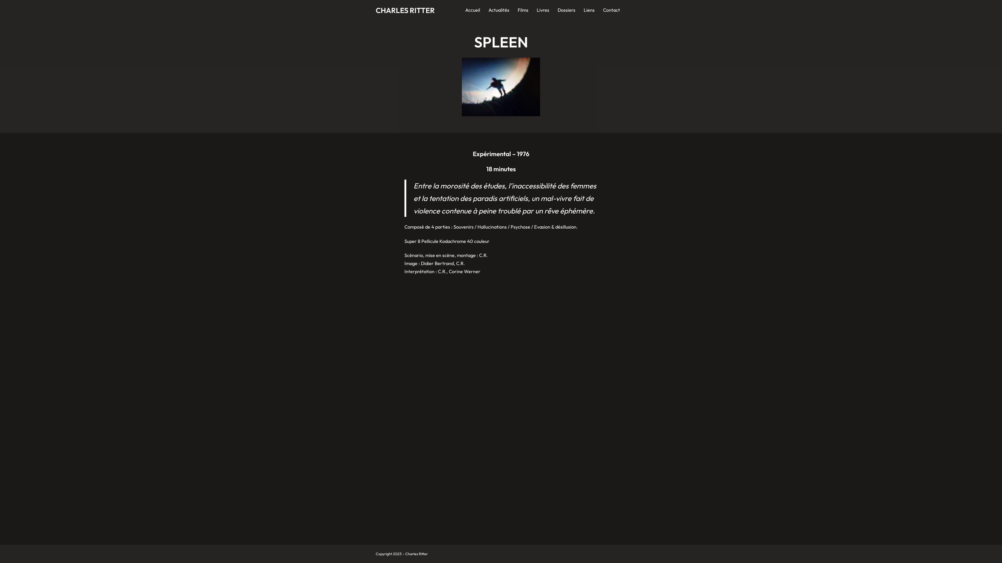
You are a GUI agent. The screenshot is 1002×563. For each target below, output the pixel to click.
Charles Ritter (405, 10)
